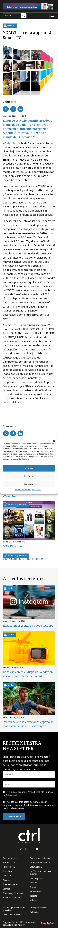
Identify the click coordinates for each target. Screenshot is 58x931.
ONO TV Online (13, 546)
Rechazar (29, 476)
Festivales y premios (12, 897)
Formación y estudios (40, 858)
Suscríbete (7, 871)
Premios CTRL (9, 862)
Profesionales (36, 891)
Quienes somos (10, 858)
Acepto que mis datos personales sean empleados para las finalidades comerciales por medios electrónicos (28, 805)
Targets (33, 895)
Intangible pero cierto (40, 862)
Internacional (36, 866)
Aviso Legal (36, 489)
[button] (53, 440)
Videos (33, 900)
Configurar (29, 483)
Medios (33, 882)
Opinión (33, 887)
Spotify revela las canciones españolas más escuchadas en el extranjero (28, 724)
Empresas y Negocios (13, 893)
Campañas (8, 888)
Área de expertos (11, 884)
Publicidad (34, 912)
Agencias (7, 880)
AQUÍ (34, 451)
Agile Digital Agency (15, 924)
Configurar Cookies (38, 907)
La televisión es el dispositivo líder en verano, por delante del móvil (28, 674)
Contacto (7, 875)
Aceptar (29, 468)
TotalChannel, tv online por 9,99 (23, 559)
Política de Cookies (23, 489)
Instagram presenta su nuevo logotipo (28, 625)
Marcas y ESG (36, 878)
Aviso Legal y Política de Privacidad (14, 909)
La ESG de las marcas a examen (40, 872)
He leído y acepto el (28, 793)
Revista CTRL (9, 866)
